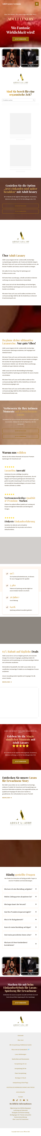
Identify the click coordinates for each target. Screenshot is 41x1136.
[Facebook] (13, 1100)
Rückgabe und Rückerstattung (20, 1112)
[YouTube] (24, 1100)
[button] (20, 206)
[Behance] (27, 1100)
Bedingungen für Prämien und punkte (20, 1115)
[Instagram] (20, 1100)
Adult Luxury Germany (11, 4)
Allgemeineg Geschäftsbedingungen (20, 1108)
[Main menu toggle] (37, 4)
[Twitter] (17, 1100)
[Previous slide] (3, 58)
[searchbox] (18, 100)
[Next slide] (37, 58)
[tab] (20, 889)
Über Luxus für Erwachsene (20, 1119)
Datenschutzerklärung (20, 1117)
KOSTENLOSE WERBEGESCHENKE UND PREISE (21, 1087)
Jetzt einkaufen (20, 1092)
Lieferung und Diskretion (20, 1110)
